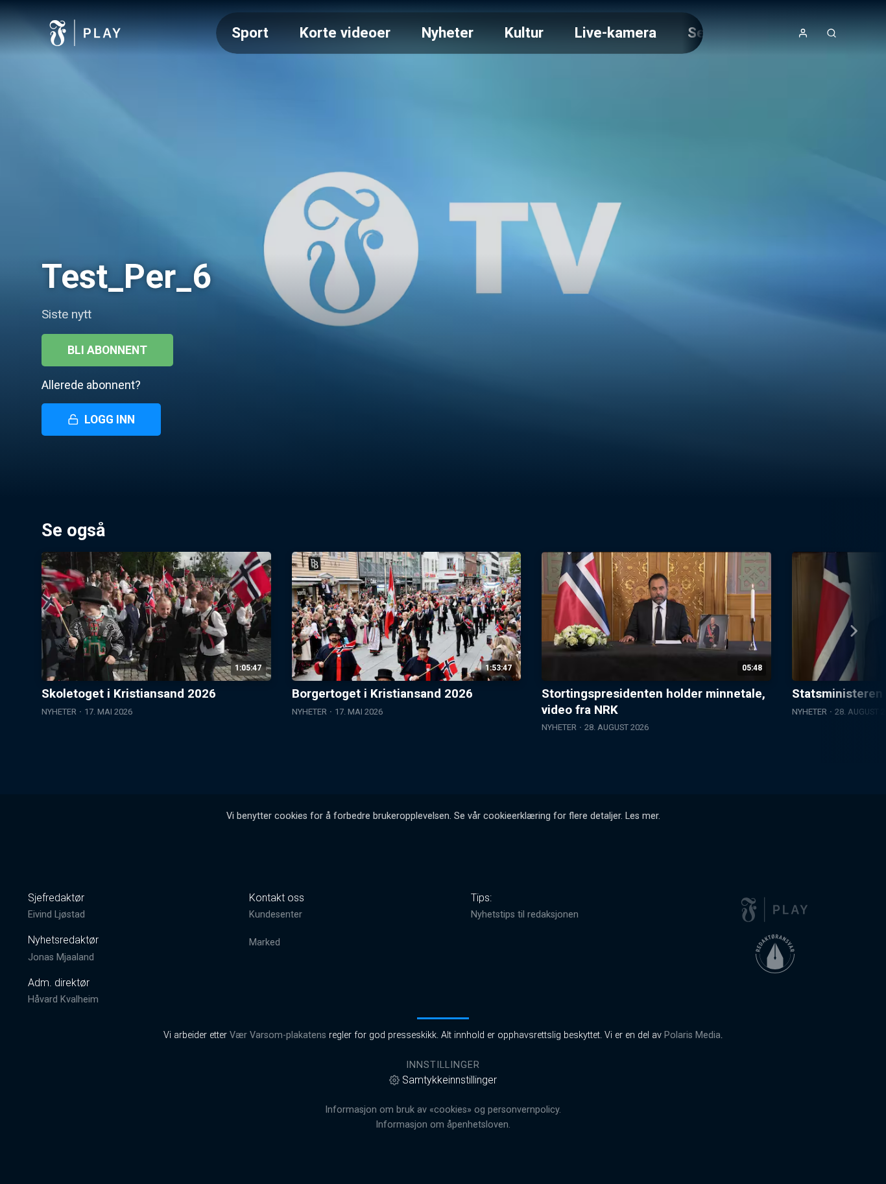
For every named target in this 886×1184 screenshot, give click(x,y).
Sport (250, 32)
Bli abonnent (107, 350)
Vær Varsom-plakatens (278, 1035)
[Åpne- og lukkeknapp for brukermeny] (803, 33)
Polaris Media (692, 1035)
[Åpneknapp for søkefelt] (831, 33)
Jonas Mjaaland (61, 957)
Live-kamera (615, 32)
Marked (264, 942)
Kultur (524, 32)
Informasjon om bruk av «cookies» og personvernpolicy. (443, 1109)
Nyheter (447, 32)
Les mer (641, 816)
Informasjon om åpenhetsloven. (443, 1124)
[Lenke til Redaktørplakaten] (775, 953)
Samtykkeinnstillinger (449, 1080)
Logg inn (109, 419)
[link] (86, 33)
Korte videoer (345, 32)
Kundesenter (275, 914)
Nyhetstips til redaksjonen (525, 914)
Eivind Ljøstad (56, 914)
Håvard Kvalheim (63, 999)
